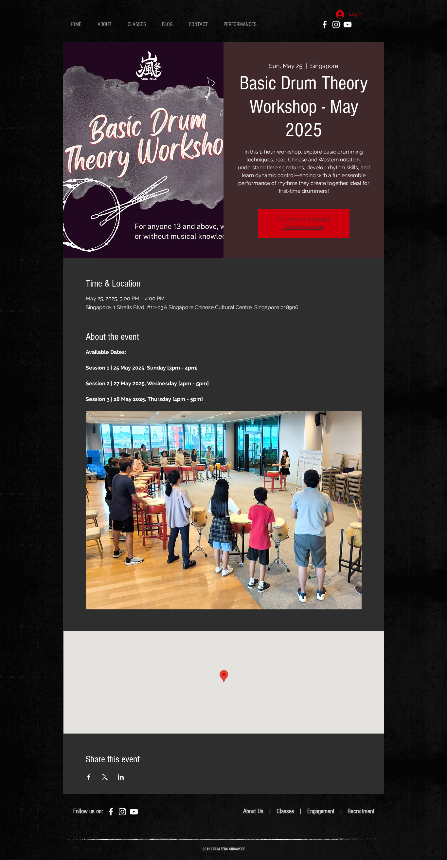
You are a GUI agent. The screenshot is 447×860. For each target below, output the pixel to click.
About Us (253, 811)
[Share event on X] (105, 777)
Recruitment (361, 811)
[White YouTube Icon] (347, 24)
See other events (303, 227)
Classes (285, 811)
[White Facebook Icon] (325, 24)
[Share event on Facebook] (89, 777)
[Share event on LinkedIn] (121, 777)
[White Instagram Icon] (336, 24)
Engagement (321, 811)
